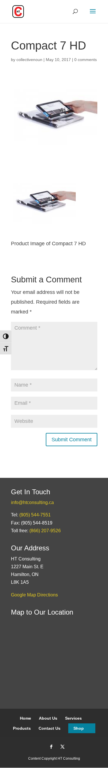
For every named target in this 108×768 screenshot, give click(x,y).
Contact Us (49, 728)
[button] (92, 15)
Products (22, 728)
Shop (78, 728)
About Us (48, 718)
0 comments (85, 59)
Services (73, 718)
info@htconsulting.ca (32, 502)
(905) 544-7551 (35, 514)
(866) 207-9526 (45, 530)
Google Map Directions (34, 594)
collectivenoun (29, 59)
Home (25, 718)
